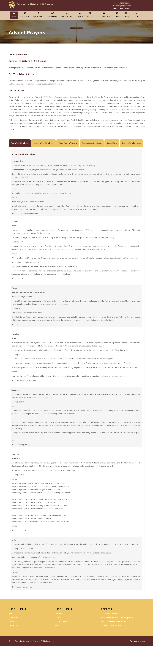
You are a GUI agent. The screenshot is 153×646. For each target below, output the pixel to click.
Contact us (13, 625)
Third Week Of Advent (68, 143)
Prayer (79, 16)
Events (117, 16)
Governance (66, 16)
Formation (52, 16)
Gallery (126, 16)
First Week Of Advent (19, 143)
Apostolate (37, 16)
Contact (136, 16)
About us (58, 614)
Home (14, 16)
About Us (24, 16)
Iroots (142, 641)
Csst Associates (61, 621)
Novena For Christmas (131, 143)
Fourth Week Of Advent (92, 143)
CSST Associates (104, 16)
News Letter (14, 617)
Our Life (90, 16)
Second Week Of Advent (43, 143)
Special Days (112, 143)
